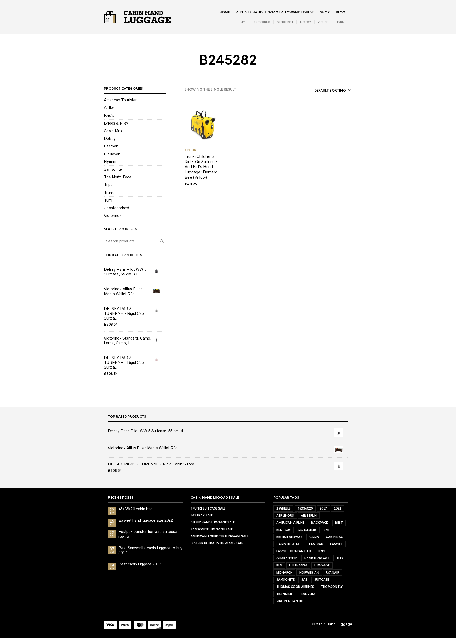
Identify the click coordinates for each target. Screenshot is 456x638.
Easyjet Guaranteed (293, 551)
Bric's (109, 115)
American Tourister (120, 100)
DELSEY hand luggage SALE (213, 522)
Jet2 (339, 558)
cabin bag (335, 537)
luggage (322, 565)
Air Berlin (309, 515)
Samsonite (262, 22)
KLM (279, 565)
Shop (325, 12)
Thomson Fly (332, 587)
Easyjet (336, 544)
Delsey (305, 22)
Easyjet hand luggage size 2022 (145, 520)
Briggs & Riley (116, 123)
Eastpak (111, 146)
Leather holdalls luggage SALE (217, 543)
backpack (319, 523)
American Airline (290, 523)
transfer (284, 594)
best (339, 523)
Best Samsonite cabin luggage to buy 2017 (150, 550)
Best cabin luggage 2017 (139, 564)
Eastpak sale (202, 515)
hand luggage (316, 558)
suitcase (321, 580)
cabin (314, 537)
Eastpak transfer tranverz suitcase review (147, 534)
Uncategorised (116, 208)
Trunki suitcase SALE (208, 508)
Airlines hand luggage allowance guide (275, 12)
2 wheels (283, 508)
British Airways (289, 537)
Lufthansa (298, 565)
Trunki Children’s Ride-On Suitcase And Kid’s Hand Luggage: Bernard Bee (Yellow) (200, 166)
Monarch (284, 572)
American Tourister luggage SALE (219, 536)
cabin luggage (289, 544)
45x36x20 (305, 508)
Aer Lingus (285, 515)
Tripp (108, 185)
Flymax (110, 162)
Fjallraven (112, 154)
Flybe (322, 551)
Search (162, 241)
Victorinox (285, 22)
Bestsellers (307, 530)
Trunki (340, 22)
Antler (323, 22)
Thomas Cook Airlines (295, 587)
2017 (323, 508)
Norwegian (309, 572)
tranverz (307, 594)
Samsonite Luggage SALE (212, 529)
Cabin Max (113, 131)
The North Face (117, 177)
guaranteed (286, 558)
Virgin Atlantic (289, 601)
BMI (326, 530)
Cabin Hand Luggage (334, 624)
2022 (337, 508)
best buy (283, 530)
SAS (304, 580)
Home (224, 12)
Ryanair (332, 572)
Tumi (242, 22)
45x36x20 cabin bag (135, 509)
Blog (340, 12)
